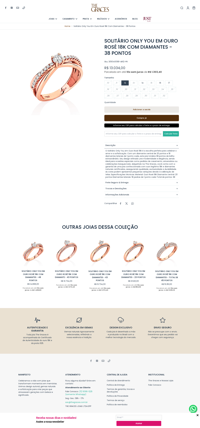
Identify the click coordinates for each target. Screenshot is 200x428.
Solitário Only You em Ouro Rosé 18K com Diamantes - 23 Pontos (133, 274)
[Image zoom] (57, 76)
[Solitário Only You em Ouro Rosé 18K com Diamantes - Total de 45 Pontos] (167, 251)
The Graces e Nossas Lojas (160, 380)
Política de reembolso (117, 404)
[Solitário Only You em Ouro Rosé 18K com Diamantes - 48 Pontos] (33, 251)
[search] (182, 7)
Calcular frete (171, 133)
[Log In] (188, 7)
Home (67, 26)
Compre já (142, 118)
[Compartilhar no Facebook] (121, 204)
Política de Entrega (116, 385)
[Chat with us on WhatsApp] (193, 409)
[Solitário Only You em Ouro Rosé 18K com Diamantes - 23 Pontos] (133, 251)
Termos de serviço (115, 400)
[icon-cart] (194, 7)
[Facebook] (6, 8)
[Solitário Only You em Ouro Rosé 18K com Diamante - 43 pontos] (66, 251)
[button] (141, 109)
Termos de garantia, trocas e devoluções (121, 390)
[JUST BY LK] (147, 19)
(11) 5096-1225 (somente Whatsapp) (78, 393)
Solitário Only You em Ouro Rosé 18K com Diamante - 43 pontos (66, 274)
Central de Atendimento (118, 380)
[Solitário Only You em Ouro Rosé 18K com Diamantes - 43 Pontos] (100, 251)
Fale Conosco (154, 385)
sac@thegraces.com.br (76, 402)
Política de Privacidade (117, 396)
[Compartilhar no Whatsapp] (133, 204)
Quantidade (110, 102)
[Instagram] (12, 8)
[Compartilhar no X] (127, 204)
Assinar (139, 423)
